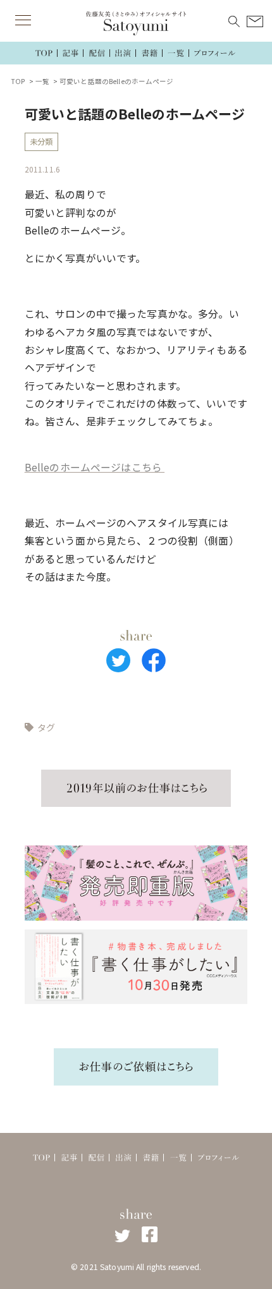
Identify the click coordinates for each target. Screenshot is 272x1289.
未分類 (41, 141)
